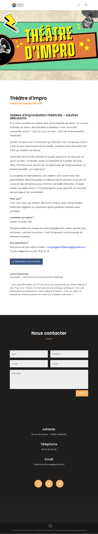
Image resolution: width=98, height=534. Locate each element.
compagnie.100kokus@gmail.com (66, 247)
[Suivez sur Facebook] (38, 484)
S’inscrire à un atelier (26, 261)
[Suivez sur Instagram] (49, 484)
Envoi (82, 393)
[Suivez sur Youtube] (60, 484)
